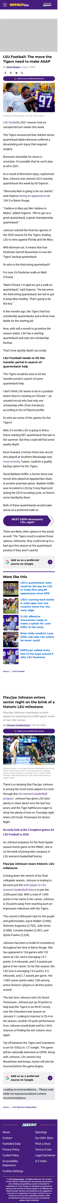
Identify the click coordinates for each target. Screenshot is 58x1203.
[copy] (22, 73)
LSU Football (18, 671)
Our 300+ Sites (44, 1138)
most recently (11, 461)
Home (6, 671)
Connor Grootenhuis (18, 725)
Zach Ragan (13, 67)
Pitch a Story (43, 1143)
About (6, 1132)
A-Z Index (41, 1161)
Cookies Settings (12, 1171)
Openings (41, 1132)
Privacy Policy (10, 1149)
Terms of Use (43, 1149)
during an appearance (32, 195)
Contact (7, 1138)
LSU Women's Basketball (24, 1107)
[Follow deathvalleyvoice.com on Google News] (50, 562)
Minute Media (18, 1179)
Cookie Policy (10, 1155)
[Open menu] (5, 5)
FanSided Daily (11, 1143)
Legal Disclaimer (45, 1155)
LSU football (10, 122)
